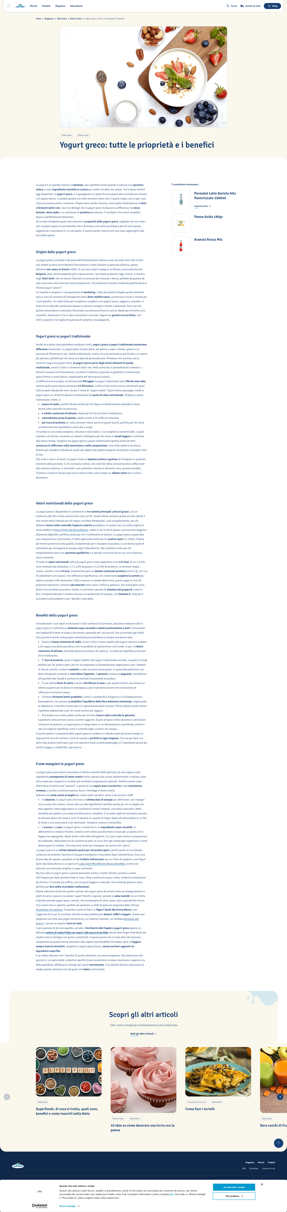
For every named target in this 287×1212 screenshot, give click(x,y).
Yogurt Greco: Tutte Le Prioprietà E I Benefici (105, 18)
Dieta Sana (62, 18)
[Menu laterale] (8, 6)
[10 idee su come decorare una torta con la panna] (143, 1080)
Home (38, 18)
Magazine (49, 18)
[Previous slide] (7, 1097)
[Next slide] (280, 1097)
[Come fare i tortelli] (218, 1071)
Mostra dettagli (67, 1206)
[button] (47, 6)
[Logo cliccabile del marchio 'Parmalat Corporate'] (20, 6)
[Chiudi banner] (262, 1184)
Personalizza (232, 1196)
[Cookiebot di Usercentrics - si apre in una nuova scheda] (40, 1206)
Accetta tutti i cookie (234, 1187)
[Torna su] (278, 1143)
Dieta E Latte (76, 18)
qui (171, 1194)
